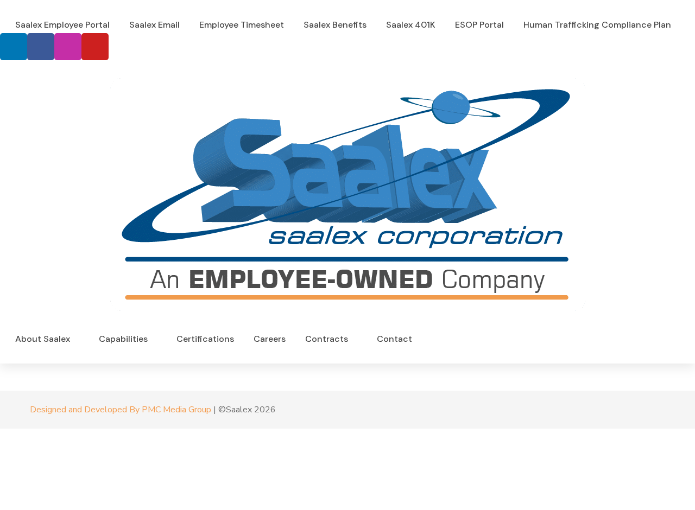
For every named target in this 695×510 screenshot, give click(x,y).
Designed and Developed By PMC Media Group (120, 410)
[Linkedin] (13, 46)
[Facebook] (40, 46)
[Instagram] (67, 46)
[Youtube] (95, 46)
